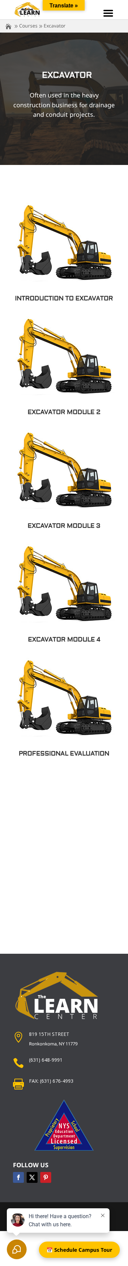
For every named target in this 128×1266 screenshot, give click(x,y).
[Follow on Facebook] (18, 1177)
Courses (28, 25)
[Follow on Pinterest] (45, 1177)
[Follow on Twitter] (32, 1177)
